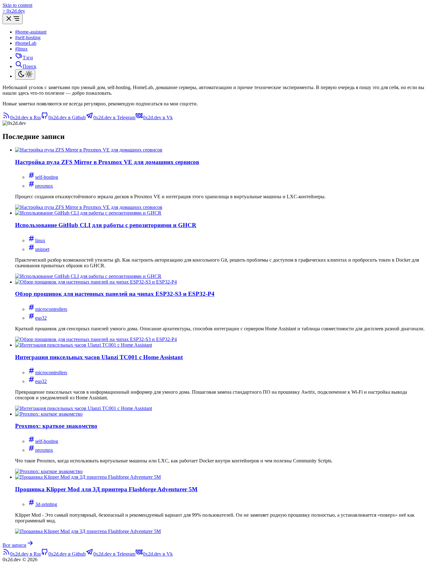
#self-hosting (28, 37)
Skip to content (17, 5)
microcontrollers (51, 309)
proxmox (44, 186)
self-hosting (46, 177)
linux (40, 240)
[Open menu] (13, 19)
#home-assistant (30, 32)
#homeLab (25, 43)
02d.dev (14, 10)
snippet (42, 249)
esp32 (41, 318)
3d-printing (46, 504)
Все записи (14, 545)
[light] (25, 74)
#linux (21, 48)
